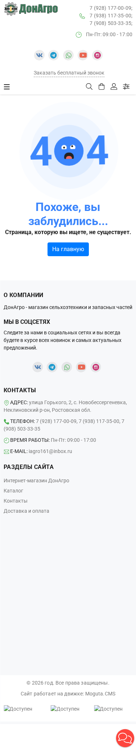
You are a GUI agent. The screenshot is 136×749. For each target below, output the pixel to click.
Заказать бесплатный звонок (69, 73)
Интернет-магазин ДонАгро (36, 480)
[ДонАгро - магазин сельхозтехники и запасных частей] (31, 9)
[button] (125, 738)
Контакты (16, 501)
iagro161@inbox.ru (50, 451)
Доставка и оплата (26, 511)
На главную (68, 249)
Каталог (13, 491)
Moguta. (100, 694)
